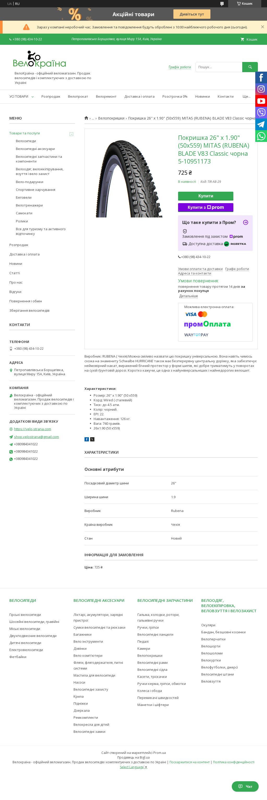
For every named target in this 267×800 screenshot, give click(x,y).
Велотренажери (29, 205)
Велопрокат (78, 96)
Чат (249, 786)
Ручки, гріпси (148, 627)
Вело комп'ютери (88, 655)
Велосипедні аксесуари (35, 148)
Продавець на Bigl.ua (133, 757)
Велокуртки (211, 660)
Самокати (24, 213)
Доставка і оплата (139, 96)
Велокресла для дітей (91, 724)
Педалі (143, 641)
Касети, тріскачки (152, 676)
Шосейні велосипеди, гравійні (34, 621)
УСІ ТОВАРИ (18, 96)
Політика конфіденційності (233, 762)
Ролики (22, 221)
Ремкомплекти (86, 717)
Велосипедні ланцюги (155, 634)
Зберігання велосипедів (29, 310)
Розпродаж (50, 96)
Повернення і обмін (25, 301)
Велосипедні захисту (91, 689)
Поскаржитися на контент (189, 762)
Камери (143, 648)
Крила (79, 696)
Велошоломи (212, 653)
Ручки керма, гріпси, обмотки (161, 683)
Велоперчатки (213, 639)
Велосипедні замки (89, 731)
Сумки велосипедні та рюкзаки (99, 627)
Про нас (15, 282)
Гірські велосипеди (25, 614)
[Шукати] (250, 67)
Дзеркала (82, 710)
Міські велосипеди (24, 628)
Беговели (24, 197)
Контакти (226, 96)
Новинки (202, 96)
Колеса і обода (149, 690)
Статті (14, 273)
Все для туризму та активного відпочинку (41, 231)
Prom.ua (159, 753)
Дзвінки (80, 648)
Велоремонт (106, 96)
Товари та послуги (24, 133)
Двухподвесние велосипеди (33, 635)
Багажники (83, 634)
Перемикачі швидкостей (158, 697)
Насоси (79, 682)
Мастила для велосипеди (94, 675)
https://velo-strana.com (32, 429)
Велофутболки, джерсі (219, 667)
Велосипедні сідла (152, 669)
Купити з (197, 207)
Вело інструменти (88, 641)
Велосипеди (26, 141)
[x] (92, 440)
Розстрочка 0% (174, 96)
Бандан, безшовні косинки (223, 632)
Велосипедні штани (217, 674)
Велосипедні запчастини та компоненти (39, 159)
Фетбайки (17, 656)
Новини (15, 263)
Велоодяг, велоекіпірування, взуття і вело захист (39, 171)
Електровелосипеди (26, 649)
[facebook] (86, 440)
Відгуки (15, 291)
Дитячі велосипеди (25, 642)
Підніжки (81, 703)
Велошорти (210, 646)
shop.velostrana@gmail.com (36, 437)
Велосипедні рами (152, 662)
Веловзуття (211, 681)
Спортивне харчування (35, 189)
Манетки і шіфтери (153, 704)
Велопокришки (111, 118)
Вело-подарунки (29, 181)
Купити (205, 196)
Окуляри (208, 625)
